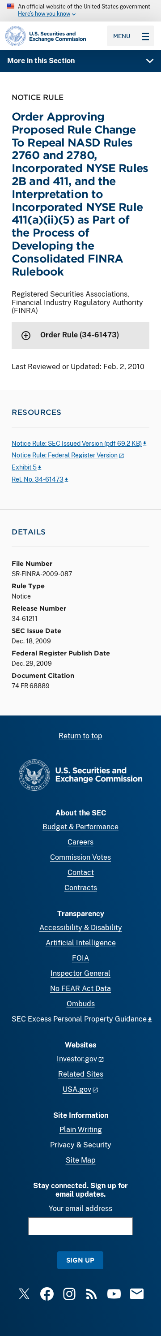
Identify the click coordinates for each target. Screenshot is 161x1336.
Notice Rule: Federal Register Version (65, 455)
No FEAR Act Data (80, 988)
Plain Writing (80, 1129)
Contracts (80, 887)
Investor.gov (77, 1059)
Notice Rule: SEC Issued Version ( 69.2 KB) (77, 443)
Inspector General (80, 973)
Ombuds (81, 1004)
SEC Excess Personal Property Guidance (79, 1019)
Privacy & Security (80, 1145)
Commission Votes (80, 857)
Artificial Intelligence (81, 943)
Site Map (81, 1160)
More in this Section (41, 60)
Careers (80, 842)
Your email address (80, 1208)
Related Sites (80, 1074)
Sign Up (80, 1260)
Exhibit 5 (24, 467)
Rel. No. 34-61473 (38, 479)
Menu (122, 35)
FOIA (80, 958)
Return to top (80, 736)
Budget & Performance (80, 827)
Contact (81, 872)
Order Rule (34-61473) (79, 335)
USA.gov (77, 1089)
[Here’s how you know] (80, 11)
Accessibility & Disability (80, 927)
